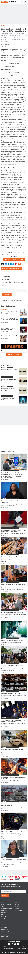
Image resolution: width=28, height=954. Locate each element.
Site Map (15, 950)
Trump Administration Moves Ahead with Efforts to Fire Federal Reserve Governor (13, 860)
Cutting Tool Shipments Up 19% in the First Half (13, 640)
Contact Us (9, 946)
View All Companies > (14, 354)
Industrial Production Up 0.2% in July (10, 693)
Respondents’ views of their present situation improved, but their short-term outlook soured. (12, 588)
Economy (4, 25)
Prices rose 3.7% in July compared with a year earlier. (13, 533)
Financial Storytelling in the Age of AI (10, 311)
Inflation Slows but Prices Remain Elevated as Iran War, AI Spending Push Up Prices (12, 832)
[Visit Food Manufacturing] (10, 877)
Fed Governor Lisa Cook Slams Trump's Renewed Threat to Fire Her (9, 320)
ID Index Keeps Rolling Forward (8, 389)
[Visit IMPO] (24, 877)
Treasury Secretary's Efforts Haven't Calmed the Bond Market (13, 666)
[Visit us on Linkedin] (12, 944)
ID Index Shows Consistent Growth (9, 380)
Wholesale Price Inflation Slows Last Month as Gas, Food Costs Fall (13, 804)
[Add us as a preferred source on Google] (19, 264)
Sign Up (4, 895)
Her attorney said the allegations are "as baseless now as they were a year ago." (13, 863)
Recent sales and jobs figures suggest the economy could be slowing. (13, 753)
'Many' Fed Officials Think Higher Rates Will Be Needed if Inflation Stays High (13, 721)
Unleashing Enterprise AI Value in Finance (11, 472)
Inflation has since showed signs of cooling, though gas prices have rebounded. (13, 724)
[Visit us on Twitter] (15, 944)
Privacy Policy (23, 946)
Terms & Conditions (8, 948)
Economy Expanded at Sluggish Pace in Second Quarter (9, 336)
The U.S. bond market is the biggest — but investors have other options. (13, 615)
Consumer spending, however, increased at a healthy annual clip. (13, 560)
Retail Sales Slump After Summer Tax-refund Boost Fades (12, 750)
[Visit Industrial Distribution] (3, 879)
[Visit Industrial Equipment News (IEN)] (17, 877)
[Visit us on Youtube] (18, 944)
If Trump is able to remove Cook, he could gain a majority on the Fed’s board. (12, 504)
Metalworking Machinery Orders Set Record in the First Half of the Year (13, 778)
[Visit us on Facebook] (9, 944)
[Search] (22, 2)
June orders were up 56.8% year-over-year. (11, 780)
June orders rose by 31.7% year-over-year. (11, 642)
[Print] (2, 264)
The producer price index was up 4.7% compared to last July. (13, 807)
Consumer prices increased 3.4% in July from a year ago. (13, 835)
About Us (4, 946)
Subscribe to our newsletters (14, 259)
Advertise (16, 946)
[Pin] (16, 264)
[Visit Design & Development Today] (3, 877)
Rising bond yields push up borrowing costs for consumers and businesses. (12, 669)
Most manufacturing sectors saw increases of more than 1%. (13, 696)
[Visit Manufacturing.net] (10, 879)
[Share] (6, 264)
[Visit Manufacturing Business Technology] (17, 879)
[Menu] (25, 2)
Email (2, 889)
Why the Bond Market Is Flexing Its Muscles (12, 612)
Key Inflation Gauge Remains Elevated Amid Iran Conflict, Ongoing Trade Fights (8, 328)
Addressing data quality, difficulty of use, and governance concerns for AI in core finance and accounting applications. (12, 476)
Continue (7, 294)
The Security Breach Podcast (7, 399)
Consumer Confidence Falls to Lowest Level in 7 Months (13, 585)
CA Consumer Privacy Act (20, 948)
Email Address (6, 288)
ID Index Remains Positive (9, 369)
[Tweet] (12, 264)
